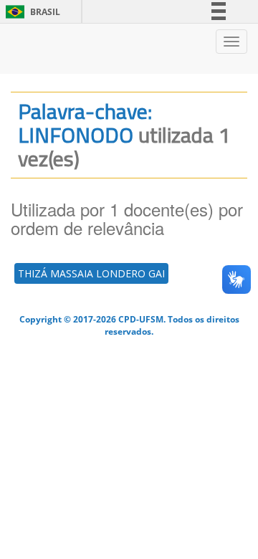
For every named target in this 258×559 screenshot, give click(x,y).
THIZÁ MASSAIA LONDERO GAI (91, 273)
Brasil (30, 12)
